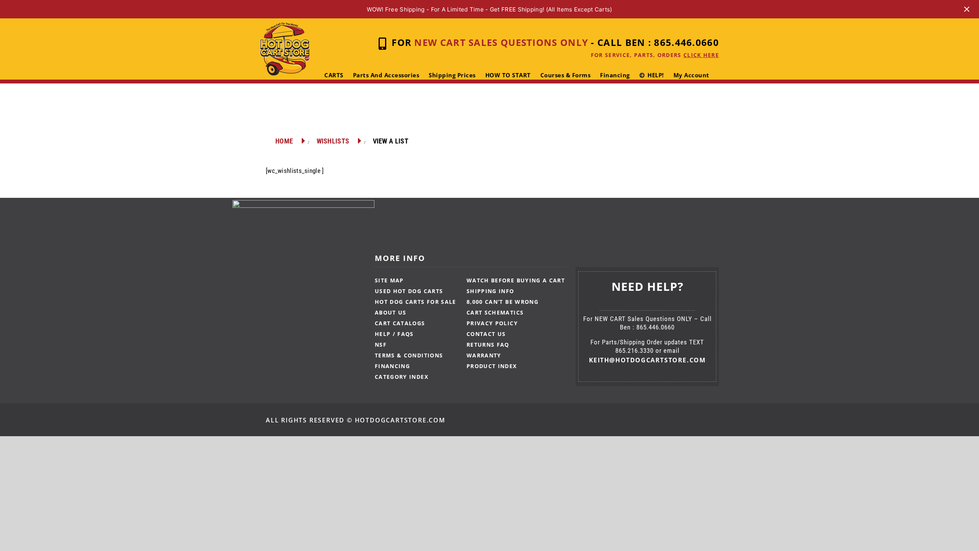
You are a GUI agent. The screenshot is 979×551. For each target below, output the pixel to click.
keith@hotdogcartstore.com (647, 360)
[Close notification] (966, 9)
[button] (346, 106)
